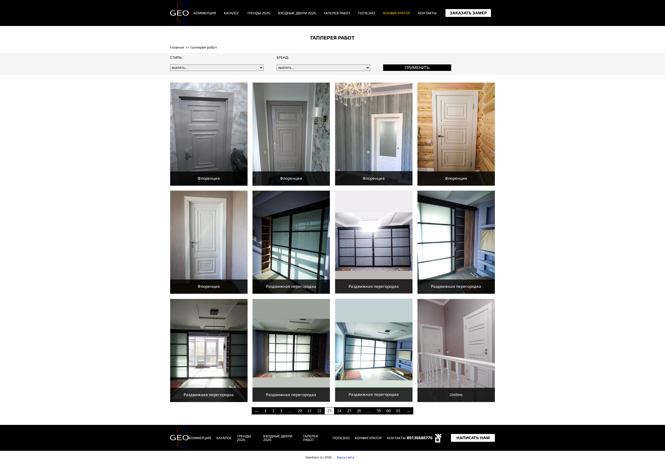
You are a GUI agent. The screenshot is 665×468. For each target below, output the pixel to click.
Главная (177, 47)
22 (319, 411)
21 (310, 411)
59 (379, 411)
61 (398, 411)
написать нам (473, 438)
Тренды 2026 (258, 13)
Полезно (366, 13)
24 (339, 411)
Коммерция (205, 13)
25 (349, 411)
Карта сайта (345, 457)
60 (389, 411)
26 (359, 411)
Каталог (231, 13)
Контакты (427, 13)
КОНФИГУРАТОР (396, 13)
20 (300, 411)
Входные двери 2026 (297, 13)
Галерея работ (337, 13)
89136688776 (420, 437)
